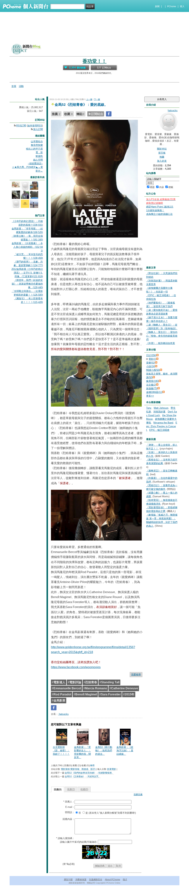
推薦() (71, 789)
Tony (148, 408)
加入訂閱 (38, 129)
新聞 (157, 6)
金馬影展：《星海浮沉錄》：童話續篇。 (124, 750)
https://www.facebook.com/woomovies (76, 667)
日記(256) (151, 355)
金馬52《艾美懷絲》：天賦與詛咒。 (83, 776)
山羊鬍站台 (37, 141)
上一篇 (89, 99)
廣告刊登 (68, 879)
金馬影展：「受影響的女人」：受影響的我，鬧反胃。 (82, 752)
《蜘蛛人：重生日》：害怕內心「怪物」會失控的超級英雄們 (161, 336)
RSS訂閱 (21, 125)
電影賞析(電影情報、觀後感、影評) (78, 769)
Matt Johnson (161, 408)
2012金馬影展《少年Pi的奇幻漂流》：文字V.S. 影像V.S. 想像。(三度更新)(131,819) (27, 273)
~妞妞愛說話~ (35, 163)
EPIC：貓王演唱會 (159, 430)
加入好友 (162, 160)
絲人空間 (38, 159)
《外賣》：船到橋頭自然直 (160, 343)
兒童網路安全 (95, 879)
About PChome (112, 879)
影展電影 (111, 769)
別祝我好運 (159, 411)
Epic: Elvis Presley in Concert (161, 426)
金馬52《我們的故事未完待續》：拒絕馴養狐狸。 (89, 773)
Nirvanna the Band (163, 422)
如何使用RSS (35, 125)
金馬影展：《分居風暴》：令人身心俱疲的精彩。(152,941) (27, 247)
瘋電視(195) (152, 381)
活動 (21, 86)
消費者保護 (80, 879)
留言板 (162, 152)
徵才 (125, 879)
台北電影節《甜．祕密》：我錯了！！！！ (61, 750)
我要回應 (138, 794)
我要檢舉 (136, 674)
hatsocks (63, 714)
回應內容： (69, 819)
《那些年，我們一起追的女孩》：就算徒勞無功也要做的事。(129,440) (27, 284)
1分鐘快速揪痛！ (155, 210)
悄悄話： (70, 812)
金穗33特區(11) (154, 392)
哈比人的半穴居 (34, 148)
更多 (150, 395)
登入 (182, 6)
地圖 (161, 156)
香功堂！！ (94, 61)
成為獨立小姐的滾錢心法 (159, 214)
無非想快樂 (37, 145)
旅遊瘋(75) (151, 388)
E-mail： (70, 807)
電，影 (39, 152)
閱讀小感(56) (153, 370)
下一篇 (97, 99)
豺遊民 (39, 156)
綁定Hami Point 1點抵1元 (159, 206)
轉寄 (92, 765)
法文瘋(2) (151, 384)
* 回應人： (69, 801)
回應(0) (57, 789)
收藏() (84, 789)
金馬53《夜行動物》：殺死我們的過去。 (103, 750)
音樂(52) (150, 362)
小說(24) (150, 366)
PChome (171, 6)
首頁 (13, 86)
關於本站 (162, 148)
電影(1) (152, 359)
